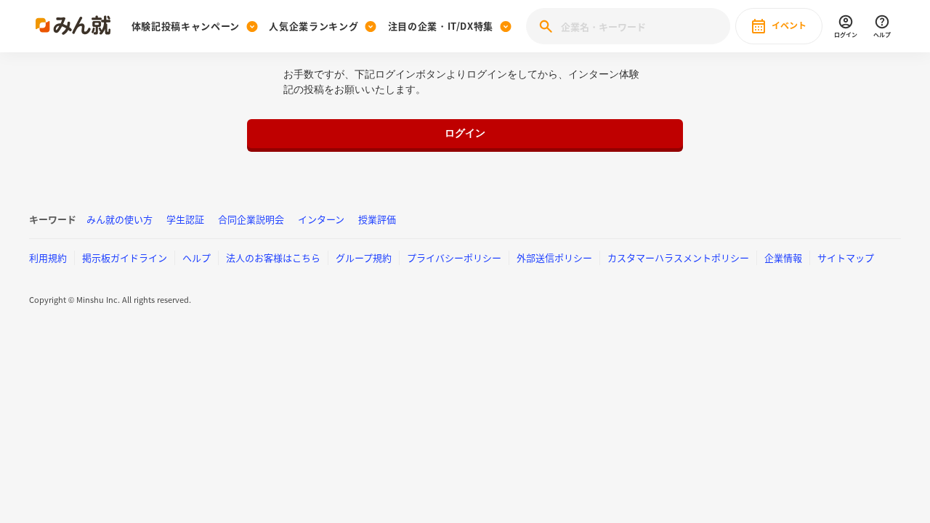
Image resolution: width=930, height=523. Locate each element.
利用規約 (48, 257)
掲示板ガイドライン (124, 257)
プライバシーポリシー (454, 257)
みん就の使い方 (119, 219)
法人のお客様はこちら (273, 257)
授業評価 (377, 219)
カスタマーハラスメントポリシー (678, 257)
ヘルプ (196, 257)
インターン (321, 219)
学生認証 (185, 219)
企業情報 (783, 257)
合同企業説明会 (251, 219)
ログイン (465, 133)
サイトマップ (845, 257)
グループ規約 (364, 257)
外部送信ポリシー (554, 257)
